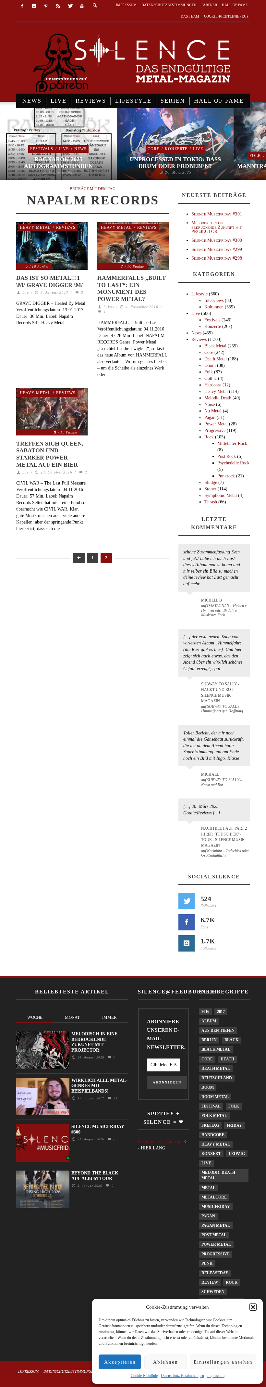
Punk (206, 1263)
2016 (205, 1011)
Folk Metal (214, 1115)
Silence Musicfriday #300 (216, 240)
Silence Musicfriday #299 (216, 249)
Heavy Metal (35, 227)
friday (234, 1125)
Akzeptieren (120, 1362)
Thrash (210, 501)
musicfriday (215, 1206)
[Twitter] (70, 6)
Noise (209, 404)
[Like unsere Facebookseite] (186, 922)
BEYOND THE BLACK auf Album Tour (94, 1176)
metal (208, 1188)
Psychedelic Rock (233, 462)
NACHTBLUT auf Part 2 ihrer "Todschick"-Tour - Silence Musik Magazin (224, 836)
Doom (210, 365)
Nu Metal (213, 410)
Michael (210, 774)
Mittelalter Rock (232, 443)
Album (208, 1021)
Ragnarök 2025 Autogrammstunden (58, 163)
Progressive (214, 430)
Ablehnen (165, 1362)
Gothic (210, 378)
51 (114, 1098)
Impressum (215, 1375)
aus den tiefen (218, 1030)
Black (231, 1040)
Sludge (210, 482)
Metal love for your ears (160, 1141)
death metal (215, 1068)
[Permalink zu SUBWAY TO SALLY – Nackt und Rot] (191, 777)
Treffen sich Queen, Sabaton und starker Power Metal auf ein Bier (49, 454)
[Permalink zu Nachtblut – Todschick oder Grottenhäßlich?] (191, 832)
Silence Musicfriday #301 (216, 214)
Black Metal (215, 346)
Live (64, 149)
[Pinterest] (46, 6)
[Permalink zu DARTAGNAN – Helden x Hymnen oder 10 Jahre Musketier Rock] (191, 603)
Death (227, 1059)
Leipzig (237, 1153)
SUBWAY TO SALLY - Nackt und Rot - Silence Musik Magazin (220, 692)
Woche (34, 1017)
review (209, 1282)
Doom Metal (215, 1097)
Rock (209, 436)
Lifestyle (199, 294)
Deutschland (216, 1078)
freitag (210, 1125)
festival (211, 1106)
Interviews (214, 300)
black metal (215, 1049)
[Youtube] (82, 6)
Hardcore (212, 384)
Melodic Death (217, 397)
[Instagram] (34, 6)
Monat (72, 1017)
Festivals (41, 149)
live (206, 1163)
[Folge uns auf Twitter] (186, 901)
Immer (109, 1017)
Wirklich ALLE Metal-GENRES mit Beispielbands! (99, 1086)
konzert (211, 1153)
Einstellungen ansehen (223, 1362)
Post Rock (226, 456)
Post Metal (213, 1235)
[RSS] (58, 6)
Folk (255, 155)
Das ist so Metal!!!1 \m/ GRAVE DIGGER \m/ (49, 281)
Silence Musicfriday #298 (216, 258)
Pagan (209, 417)
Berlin (209, 1040)
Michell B (211, 600)
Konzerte (176, 149)
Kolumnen (214, 307)
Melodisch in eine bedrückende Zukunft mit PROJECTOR (216, 227)
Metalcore (214, 1197)
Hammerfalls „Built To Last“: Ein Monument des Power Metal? (131, 288)
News (80, 149)
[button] (253, 1307)
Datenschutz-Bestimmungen (182, 1375)
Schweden (212, 1292)
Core (153, 149)
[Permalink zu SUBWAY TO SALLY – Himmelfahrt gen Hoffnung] (191, 687)
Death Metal (215, 358)
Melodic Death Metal (218, 1175)
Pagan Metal (215, 1225)
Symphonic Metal (220, 495)
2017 (221, 1011)
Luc (25, 292)
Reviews (66, 227)
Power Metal (216, 423)
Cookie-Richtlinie (144, 1375)
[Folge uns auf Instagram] (186, 943)
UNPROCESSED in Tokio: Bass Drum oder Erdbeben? (175, 163)
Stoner (210, 488)
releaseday (214, 1273)
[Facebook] (22, 6)
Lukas (108, 307)
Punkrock (226, 475)
